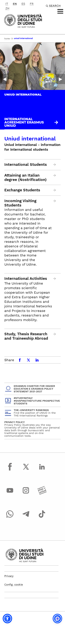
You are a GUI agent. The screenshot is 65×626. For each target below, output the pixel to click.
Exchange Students (22, 190)
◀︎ (4, 79)
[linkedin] (41, 470)
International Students (25, 164)
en (15, 3)
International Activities (25, 278)
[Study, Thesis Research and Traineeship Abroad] (54, 334)
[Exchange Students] (54, 190)
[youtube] (10, 494)
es (23, 3)
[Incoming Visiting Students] (54, 201)
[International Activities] (54, 278)
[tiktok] (41, 517)
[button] (7, 618)
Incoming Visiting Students (20, 203)
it (6, 3)
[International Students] (54, 164)
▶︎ (60, 79)
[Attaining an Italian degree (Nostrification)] (54, 175)
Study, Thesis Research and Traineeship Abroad (26, 336)
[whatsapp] (10, 517)
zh (7, 8)
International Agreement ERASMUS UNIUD (24, 122)
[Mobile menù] (60, 11)
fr (32, 3)
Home (7, 38)
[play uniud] (41, 494)
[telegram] (26, 517)
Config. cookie (13, 584)
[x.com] (26, 470)
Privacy (9, 576)
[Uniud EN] (23, 20)
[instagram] (26, 494)
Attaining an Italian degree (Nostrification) (25, 177)
